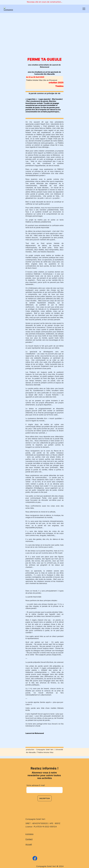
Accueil (28, 844)
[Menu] (84, 9)
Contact (29, 839)
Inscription (44, 798)
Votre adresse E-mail (35, 785)
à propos (29, 834)
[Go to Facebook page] (35, 858)
